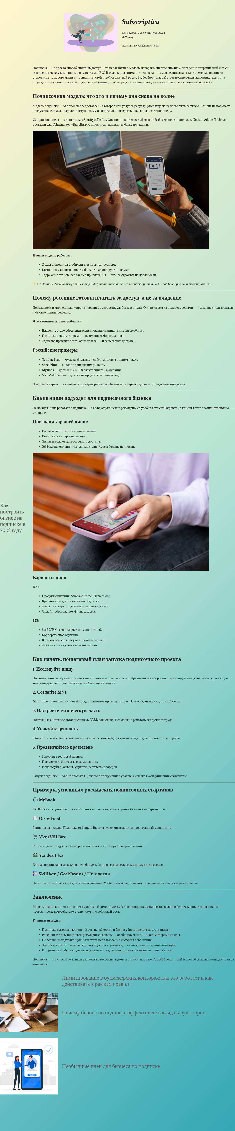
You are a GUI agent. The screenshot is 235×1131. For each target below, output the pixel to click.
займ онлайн (203, 82)
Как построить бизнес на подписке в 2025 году (143, 35)
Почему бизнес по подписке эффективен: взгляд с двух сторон (134, 1013)
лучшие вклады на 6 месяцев (81, 683)
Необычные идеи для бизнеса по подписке (111, 1066)
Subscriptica (140, 21)
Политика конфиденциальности (140, 46)
